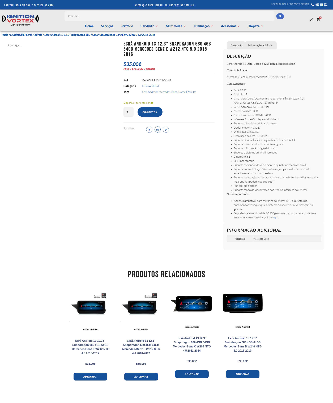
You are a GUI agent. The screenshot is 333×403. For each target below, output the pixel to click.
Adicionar (150, 111)
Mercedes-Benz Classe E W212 (177, 92)
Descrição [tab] (236, 45)
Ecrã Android (150, 92)
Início (5, 34)
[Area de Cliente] (312, 19)
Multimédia (17, 34)
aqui (275, 217)
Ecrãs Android (34, 34)
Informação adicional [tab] (260, 45)
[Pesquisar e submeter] (280, 16)
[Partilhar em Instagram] (157, 129)
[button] (149, 26)
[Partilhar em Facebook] (149, 130)
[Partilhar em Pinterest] (166, 130)
